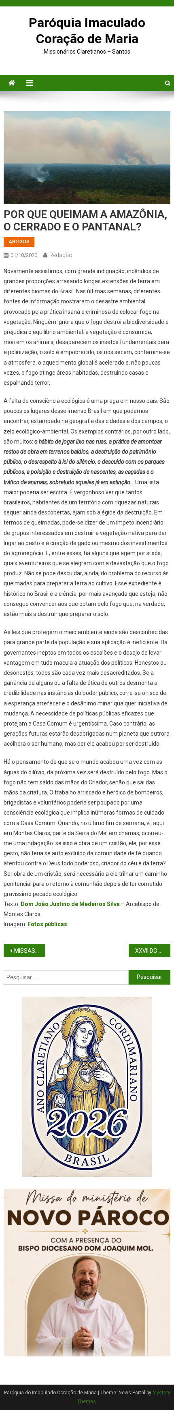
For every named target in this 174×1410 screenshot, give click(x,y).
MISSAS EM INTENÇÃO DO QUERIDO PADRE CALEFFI (29, 951)
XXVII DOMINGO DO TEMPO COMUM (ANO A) (152, 951)
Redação (60, 255)
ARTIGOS (19, 242)
